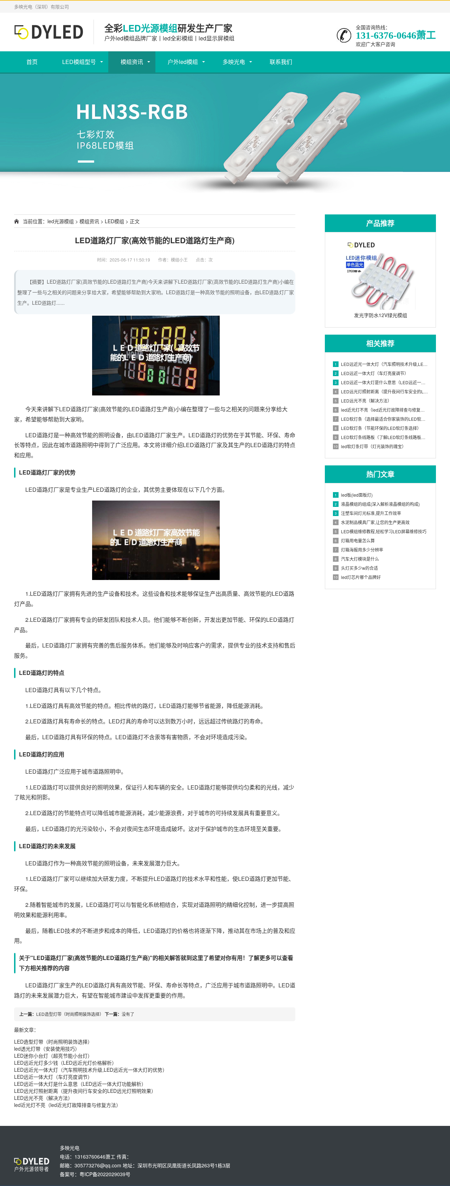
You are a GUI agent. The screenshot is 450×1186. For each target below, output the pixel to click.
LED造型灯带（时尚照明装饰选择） (70, 1014)
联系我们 (281, 62)
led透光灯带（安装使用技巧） (47, 1048)
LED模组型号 (79, 62)
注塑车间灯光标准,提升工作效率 (368, 513)
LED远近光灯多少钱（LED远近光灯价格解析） (65, 1062)
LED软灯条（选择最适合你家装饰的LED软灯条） (382, 419)
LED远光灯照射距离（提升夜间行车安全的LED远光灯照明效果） (85, 1090)
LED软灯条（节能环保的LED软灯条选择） (378, 428)
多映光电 (234, 62)
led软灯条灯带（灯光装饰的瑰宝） (370, 446)
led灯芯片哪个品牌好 (357, 577)
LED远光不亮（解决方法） (43, 1097)
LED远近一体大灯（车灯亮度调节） (53, 1076)
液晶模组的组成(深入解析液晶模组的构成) (377, 504)
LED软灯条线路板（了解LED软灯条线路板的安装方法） (382, 437)
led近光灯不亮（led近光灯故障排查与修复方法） (67, 1104)
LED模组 (114, 221)
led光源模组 (60, 221)
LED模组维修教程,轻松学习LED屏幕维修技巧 (380, 531)
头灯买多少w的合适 (356, 568)
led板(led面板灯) (354, 495)
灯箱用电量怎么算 (355, 540)
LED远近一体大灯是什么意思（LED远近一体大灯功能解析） (80, 1083)
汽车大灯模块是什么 (357, 559)
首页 (32, 62)
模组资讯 (132, 62)
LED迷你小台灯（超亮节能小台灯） (53, 1055)
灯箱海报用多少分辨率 (359, 550)
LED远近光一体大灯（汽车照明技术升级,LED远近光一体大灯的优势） (90, 1069)
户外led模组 (183, 62)
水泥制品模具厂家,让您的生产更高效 (372, 522)
